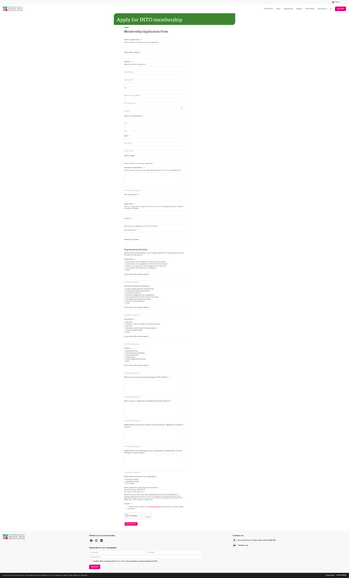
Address (128, 61)
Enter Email (127, 143)
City (125, 87)
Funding (128, 348)
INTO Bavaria (322, 9)
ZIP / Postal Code (129, 103)
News (278, 9)
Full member (130, 483)
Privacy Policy (120, 561)
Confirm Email (128, 151)
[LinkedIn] (101, 540)
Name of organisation (133, 39)
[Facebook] (91, 540)
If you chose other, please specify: (136, 274)
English (337, 2)
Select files (141, 489)
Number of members (131, 239)
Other (128, 270)
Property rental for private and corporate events (143, 324)
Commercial (129, 319)
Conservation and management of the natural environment (147, 264)
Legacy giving (130, 357)
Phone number (129, 155)
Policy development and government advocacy (142, 297)
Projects (299, 9)
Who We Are (268, 9)
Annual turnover (131, 230)
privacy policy (155, 507)
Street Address (128, 72)
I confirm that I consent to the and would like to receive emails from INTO (155, 508)
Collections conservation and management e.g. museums (146, 266)
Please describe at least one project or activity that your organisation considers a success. (153, 426)
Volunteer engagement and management (140, 295)
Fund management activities (136, 359)
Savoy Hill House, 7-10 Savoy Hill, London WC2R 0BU (257, 540)
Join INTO (340, 9)
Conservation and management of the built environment (146, 262)
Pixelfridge (84, 575)
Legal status (129, 204)
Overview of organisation (134, 167)
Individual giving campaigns (135, 353)
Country (126, 111)
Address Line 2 (128, 80)
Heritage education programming (137, 291)
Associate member (132, 479)
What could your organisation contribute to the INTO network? (148, 401)
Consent (128, 504)
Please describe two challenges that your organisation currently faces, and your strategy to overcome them (153, 452)
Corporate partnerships (134, 330)
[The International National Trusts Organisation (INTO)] (15, 9)
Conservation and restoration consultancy (141, 268)
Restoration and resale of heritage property (141, 328)
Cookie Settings (341, 575)
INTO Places (310, 9)
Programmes (288, 9)
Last (125, 131)
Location (128, 218)
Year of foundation (132, 194)
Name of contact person (134, 116)
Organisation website (132, 52)
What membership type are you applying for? (140, 476)
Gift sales (129, 326)
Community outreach (133, 293)
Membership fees (132, 351)
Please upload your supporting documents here (141, 487)
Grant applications (132, 355)
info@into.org (243, 545)
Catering (129, 322)
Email (127, 136)
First (125, 123)
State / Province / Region (132, 95)
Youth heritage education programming (140, 289)
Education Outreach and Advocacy (137, 286)
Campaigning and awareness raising (138, 299)
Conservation (130, 259)
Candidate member (132, 481)
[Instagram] (96, 540)
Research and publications (135, 301)
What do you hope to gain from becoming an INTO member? (147, 377)
